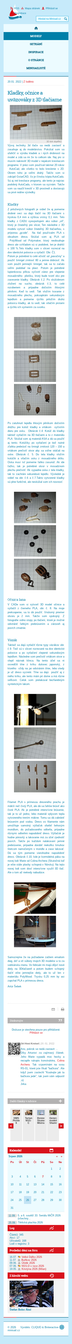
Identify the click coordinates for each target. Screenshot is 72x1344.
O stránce (36, 60)
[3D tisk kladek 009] (35, 776)
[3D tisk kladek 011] (35, 931)
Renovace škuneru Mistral (43, 1120)
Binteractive (51, 1327)
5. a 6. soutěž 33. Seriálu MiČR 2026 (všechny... (35, 1217)
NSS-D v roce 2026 (33, 1265)
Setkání (36, 44)
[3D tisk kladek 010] (35, 898)
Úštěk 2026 (28, 1262)
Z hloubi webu (19, 1275)
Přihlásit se (52, 8)
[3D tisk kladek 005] (35, 541)
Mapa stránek (32, 8)
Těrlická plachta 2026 (26, 1222)
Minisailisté (36, 68)
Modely (36, 36)
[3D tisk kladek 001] (35, 332)
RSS (16, 8)
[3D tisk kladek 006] (35, 574)
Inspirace (36, 52)
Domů (36, 28)
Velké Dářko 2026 (32, 1256)
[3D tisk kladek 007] (35, 709)
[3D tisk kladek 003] (35, 399)
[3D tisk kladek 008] (35, 743)
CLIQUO (36, 1327)
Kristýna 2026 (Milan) (34, 1268)
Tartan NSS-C (28, 1120)
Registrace (20, 13)
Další (10, 1125)
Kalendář (16, 1150)
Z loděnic (28, 81)
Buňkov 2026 (29, 1259)
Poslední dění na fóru (24, 1250)
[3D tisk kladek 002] (35, 366)
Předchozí (61, 1125)
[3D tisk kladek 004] (35, 507)
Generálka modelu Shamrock (55, 1120)
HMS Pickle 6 (16, 1120)
